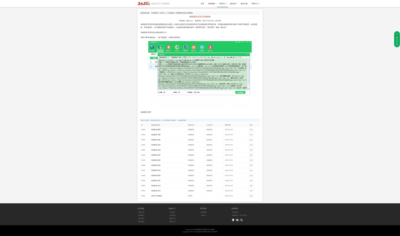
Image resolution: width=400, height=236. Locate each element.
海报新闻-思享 (156, 180)
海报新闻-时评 (156, 170)
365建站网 (154, 13)
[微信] (237, 220)
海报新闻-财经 (156, 160)
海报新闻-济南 (156, 145)
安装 (251, 129)
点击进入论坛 (182, 120)
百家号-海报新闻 (156, 196)
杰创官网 (173, 215)
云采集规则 (170, 13)
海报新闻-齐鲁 (156, 134)
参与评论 (218, 21)
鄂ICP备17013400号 (211, 232)
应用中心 (222, 3)
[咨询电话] (241, 220)
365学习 (203, 215)
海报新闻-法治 (156, 185)
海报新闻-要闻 (156, 129)
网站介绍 (141, 212)
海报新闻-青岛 (156, 191)
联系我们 (141, 215)
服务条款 (141, 221)
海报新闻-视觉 (156, 165)
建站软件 (233, 3)
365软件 (172, 212)
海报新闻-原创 (156, 150)
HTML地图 (210, 229)
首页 (202, 3)
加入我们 (141, 218)
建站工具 (173, 218)
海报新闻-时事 (156, 155)
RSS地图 (204, 229)
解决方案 (244, 3)
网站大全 (173, 221)
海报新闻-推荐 (156, 175)
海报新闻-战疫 (156, 140)
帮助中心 (255, 3)
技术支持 (235, 212)
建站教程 (204, 212)
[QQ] (233, 220)
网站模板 (211, 3)
